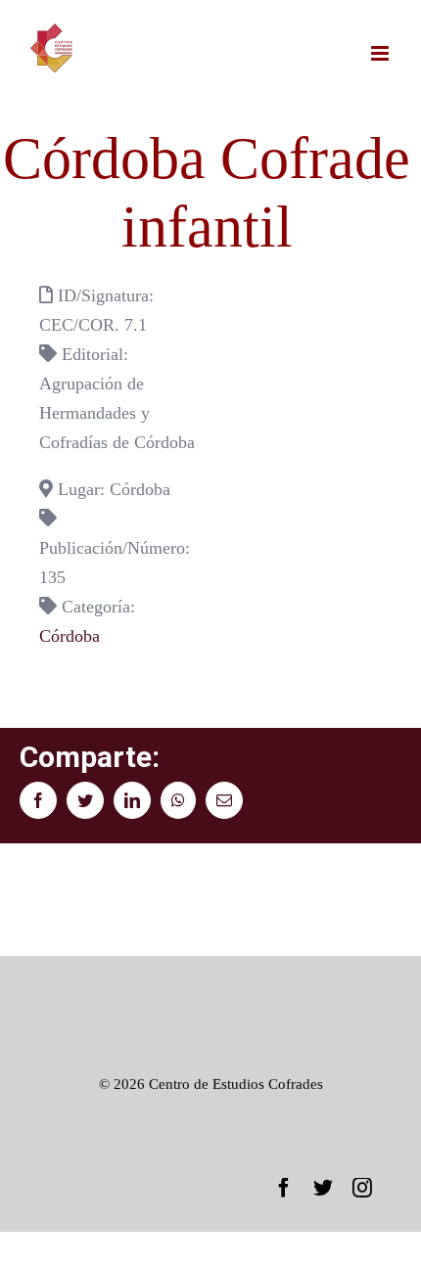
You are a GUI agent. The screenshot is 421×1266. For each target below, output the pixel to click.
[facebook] (284, 1188)
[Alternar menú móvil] (381, 53)
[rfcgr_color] (210, 985)
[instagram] (362, 1188)
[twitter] (323, 1188)
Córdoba (69, 636)
